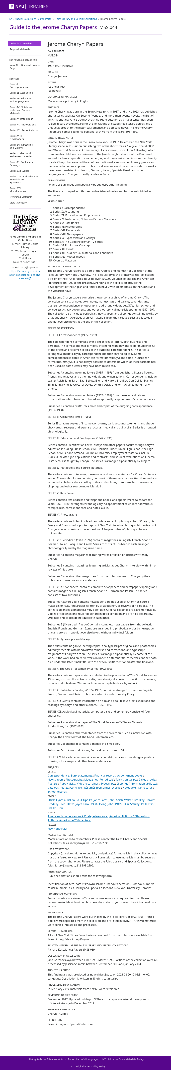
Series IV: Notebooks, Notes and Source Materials (22, 110)
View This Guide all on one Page (25, 66)
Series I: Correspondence (19, 85)
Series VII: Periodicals (22, 130)
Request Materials (20, 49)
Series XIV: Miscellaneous (18, 190)
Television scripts (126, 779)
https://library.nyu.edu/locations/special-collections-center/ (25, 275)
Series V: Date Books (21, 118)
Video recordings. (88, 783)
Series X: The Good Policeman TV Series (21, 155)
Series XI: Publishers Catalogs (21, 163)
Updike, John (91, 800)
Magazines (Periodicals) (99, 779)
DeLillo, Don (55, 808)
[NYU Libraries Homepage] (85, 6)
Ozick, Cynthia (57, 800)
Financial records (105, 775)
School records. (57, 791)
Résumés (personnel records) (102, 787)
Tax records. (145, 787)
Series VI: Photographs (23, 124)
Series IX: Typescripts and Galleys (22, 146)
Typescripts (108, 783)
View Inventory (18, 202)
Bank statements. (82, 775)
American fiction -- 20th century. (129, 816)
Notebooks (130, 787)
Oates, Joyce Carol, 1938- (82, 804)
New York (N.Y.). (57, 828)
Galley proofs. (147, 779)
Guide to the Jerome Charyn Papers (63, 26)
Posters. (53, 783)
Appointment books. (130, 775)
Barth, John (108, 800)
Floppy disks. (67, 783)
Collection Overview (21, 43)
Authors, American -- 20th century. (69, 820)
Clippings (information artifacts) (137, 783)
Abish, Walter (124, 800)
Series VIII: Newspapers (17, 137)
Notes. (65, 787)
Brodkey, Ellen (56, 804)
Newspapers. (56, 779)
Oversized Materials (21, 196)
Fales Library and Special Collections (76, 18)
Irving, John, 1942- (110, 804)
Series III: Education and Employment (21, 100)
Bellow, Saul (74, 800)
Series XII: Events (19, 170)
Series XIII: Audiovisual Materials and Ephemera (23, 179)
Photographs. (74, 779)
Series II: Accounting (21, 92)
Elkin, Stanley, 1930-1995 (138, 804)
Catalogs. (53, 787)
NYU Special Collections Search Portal (30, 18)
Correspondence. (59, 775)
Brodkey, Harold (144, 800)
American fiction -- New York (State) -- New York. (78, 816)
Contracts (76, 787)
